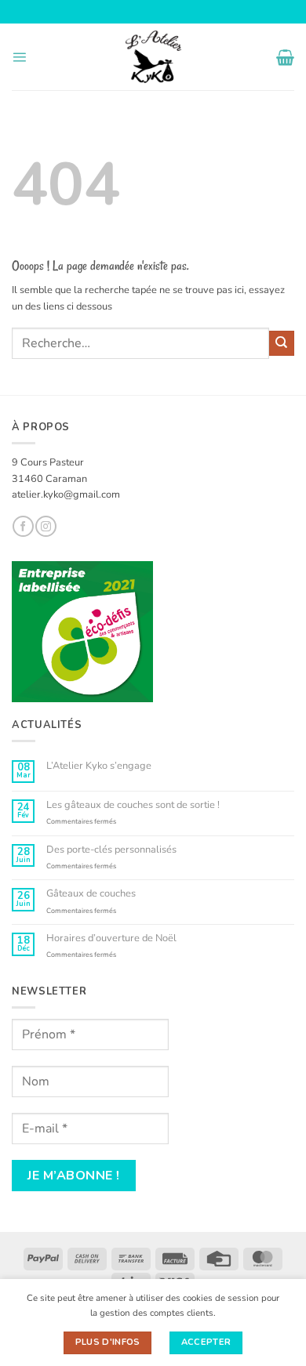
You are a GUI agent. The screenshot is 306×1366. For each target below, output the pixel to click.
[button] (19, 57)
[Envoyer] (281, 343)
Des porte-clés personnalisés (111, 850)
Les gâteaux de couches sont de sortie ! (133, 805)
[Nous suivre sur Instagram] (45, 526)
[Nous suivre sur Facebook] (23, 526)
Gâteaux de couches (91, 894)
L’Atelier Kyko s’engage (98, 766)
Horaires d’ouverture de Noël (111, 938)
